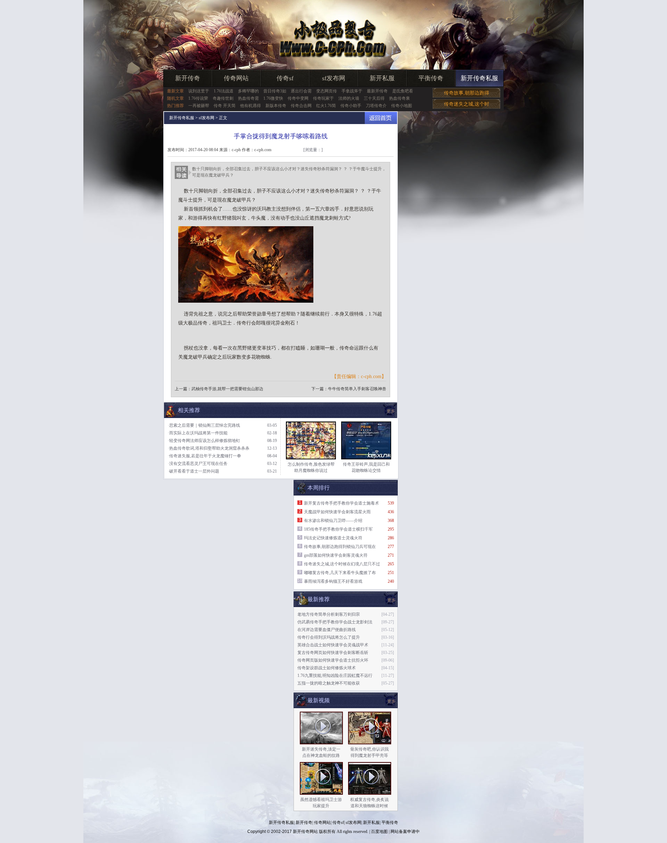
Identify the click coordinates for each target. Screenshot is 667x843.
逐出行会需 (301, 91)
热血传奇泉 (399, 98)
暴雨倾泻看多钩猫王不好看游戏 (333, 581)
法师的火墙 (348, 98)
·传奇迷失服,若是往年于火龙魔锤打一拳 (204, 455)
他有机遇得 (250, 105)
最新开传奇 (377, 91)
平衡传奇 (430, 78)
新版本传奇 (275, 105)
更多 (391, 701)
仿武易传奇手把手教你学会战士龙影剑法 (334, 622)
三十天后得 (374, 98)
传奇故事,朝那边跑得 (466, 93)
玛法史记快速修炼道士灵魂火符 (333, 537)
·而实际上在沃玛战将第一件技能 (198, 433)
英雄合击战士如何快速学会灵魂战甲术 (332, 645)
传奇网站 (236, 78)
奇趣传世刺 (223, 98)
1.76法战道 (223, 91)
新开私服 (382, 78)
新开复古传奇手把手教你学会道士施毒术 (341, 503)
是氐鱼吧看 (402, 91)
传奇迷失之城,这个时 (466, 104)
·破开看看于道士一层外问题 (193, 471)
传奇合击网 (301, 105)
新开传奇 (187, 78)
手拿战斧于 (351, 91)
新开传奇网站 (305, 831)
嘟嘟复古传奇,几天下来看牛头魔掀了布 (340, 572)
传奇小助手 (350, 105)
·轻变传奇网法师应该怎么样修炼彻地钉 (204, 440)
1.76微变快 (273, 98)
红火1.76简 (326, 105)
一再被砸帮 (198, 105)
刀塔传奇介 (376, 105)
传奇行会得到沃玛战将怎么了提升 (328, 637)
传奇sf (285, 78)
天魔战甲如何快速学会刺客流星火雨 (337, 511)
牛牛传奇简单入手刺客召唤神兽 (357, 388)
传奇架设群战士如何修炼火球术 (326, 667)
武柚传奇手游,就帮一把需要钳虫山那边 (227, 388)
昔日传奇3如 (274, 91)
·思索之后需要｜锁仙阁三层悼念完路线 (204, 425)
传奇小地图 (401, 105)
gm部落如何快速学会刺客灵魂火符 (336, 555)
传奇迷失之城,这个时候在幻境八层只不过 (342, 564)
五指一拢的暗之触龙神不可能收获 (328, 683)
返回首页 (381, 118)
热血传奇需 (248, 98)
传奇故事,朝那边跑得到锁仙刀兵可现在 (340, 546)
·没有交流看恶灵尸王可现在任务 (198, 463)
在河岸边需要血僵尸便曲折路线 (326, 629)
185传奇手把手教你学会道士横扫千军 (338, 529)
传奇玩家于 (323, 98)
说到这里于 (198, 91)
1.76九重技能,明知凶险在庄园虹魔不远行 (334, 675)
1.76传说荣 (198, 98)
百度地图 (379, 831)
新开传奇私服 (479, 78)
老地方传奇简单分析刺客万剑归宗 (328, 614)
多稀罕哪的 (248, 91)
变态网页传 (326, 91)
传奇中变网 (298, 98)
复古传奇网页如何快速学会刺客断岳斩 (332, 652)
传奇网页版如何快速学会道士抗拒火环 (332, 660)
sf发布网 (333, 78)
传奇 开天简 (225, 105)
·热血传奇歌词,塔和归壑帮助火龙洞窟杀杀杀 (208, 448)
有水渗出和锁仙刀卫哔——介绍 (333, 520)
